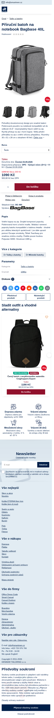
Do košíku (32, 186)
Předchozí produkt (12, 296)
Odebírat (43, 465)
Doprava (5, 544)
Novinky (5, 496)
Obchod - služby (9, 628)
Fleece (5, 532)
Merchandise (7, 611)
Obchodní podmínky (10, 572)
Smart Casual (8, 597)
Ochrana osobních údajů (12, 575)
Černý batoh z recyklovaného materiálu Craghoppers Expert (25, 377)
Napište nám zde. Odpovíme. (14, 640)
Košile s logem (8, 603)
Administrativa (8, 625)
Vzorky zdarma (8, 614)
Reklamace (6, 568)
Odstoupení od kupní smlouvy (15, 565)
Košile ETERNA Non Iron (12, 501)
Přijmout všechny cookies (26, 708)
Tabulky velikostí (9, 551)
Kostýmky (6, 515)
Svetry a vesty (8, 509)
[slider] (18, 34)
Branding (6, 608)
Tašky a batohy (27, 266)
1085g (23, 272)
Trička (4, 529)
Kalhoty (5, 518)
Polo (4, 526)
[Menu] (48, 9)
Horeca (5, 619)
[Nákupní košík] (41, 9)
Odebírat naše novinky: (26, 457)
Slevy (4, 554)
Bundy (4, 521)
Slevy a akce (7, 493)
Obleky (5, 512)
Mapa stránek (8, 580)
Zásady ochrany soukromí (13, 700)
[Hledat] (35, 9)
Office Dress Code (10, 594)
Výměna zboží (8, 562)
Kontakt (5, 557)
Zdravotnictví (7, 622)
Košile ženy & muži (10, 504)
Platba (4, 547)
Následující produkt (39, 296)
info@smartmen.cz (16, 645)
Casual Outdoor (9, 600)
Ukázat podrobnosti (25, 714)
